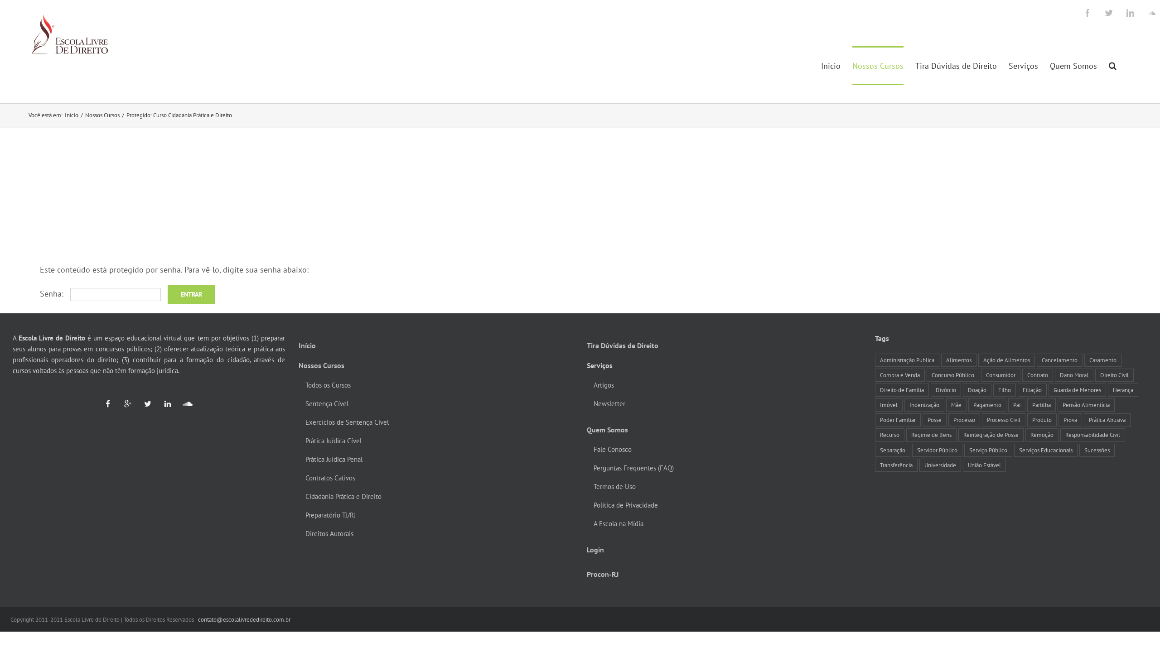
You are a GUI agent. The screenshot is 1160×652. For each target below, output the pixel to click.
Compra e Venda (900, 375)
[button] (1112, 65)
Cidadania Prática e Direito (343, 496)
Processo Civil (1003, 419)
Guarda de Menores (1077, 389)
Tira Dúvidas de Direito (622, 345)
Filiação (1032, 389)
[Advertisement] (580, 196)
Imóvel (889, 404)
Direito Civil (1114, 375)
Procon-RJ (603, 574)
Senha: (53, 293)
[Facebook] (108, 403)
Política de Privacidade (626, 505)
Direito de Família (902, 389)
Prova (1070, 419)
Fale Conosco (613, 449)
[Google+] (124, 403)
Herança (1123, 389)
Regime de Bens (931, 434)
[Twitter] (144, 403)
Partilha (1041, 404)
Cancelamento (1060, 360)
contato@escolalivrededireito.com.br (244, 619)
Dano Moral (1074, 375)
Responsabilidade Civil (1092, 434)
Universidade (940, 465)
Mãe (956, 404)
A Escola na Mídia (618, 523)
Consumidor (1000, 375)
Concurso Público (953, 375)
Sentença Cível (326, 403)
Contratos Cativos (330, 478)
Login (595, 549)
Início (307, 345)
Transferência (896, 465)
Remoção (1042, 434)
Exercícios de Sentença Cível (347, 422)
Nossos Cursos (321, 365)
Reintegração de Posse (991, 434)
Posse (935, 419)
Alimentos (959, 360)
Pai (1016, 404)
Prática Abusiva (1107, 419)
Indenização (924, 404)
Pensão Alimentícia (1086, 404)
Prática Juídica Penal (333, 459)
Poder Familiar (898, 419)
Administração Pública (907, 360)
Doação (977, 389)
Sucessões (1097, 450)
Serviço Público (988, 450)
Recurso (889, 434)
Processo (964, 419)
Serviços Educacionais (1046, 450)
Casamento (1102, 360)
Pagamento (987, 404)
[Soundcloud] (183, 403)
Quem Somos (607, 429)
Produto (1042, 419)
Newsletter (609, 403)
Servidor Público (937, 450)
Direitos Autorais (329, 533)
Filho (1004, 389)
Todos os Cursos (328, 385)
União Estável (984, 465)
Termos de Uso (615, 486)
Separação (892, 450)
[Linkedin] (164, 403)
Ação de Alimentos (1006, 360)
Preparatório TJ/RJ (330, 515)
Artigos (604, 385)
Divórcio (946, 389)
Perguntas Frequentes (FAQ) (634, 468)
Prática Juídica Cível (333, 440)
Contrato (1037, 375)
